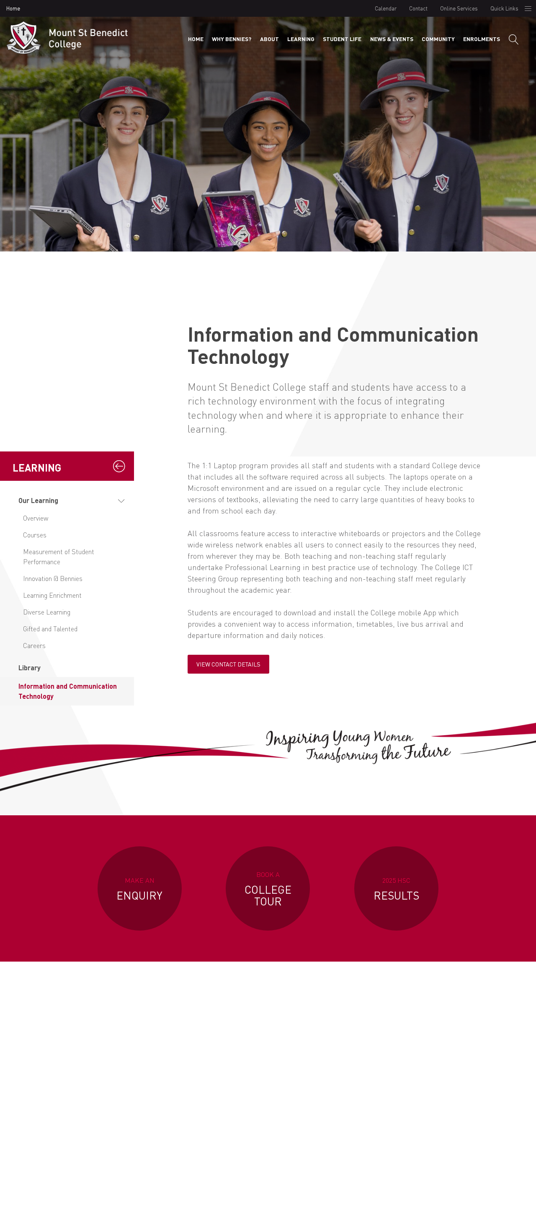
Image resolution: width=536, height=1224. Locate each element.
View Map (208, 1131)
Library (29, 667)
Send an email (447, 1122)
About (269, 38)
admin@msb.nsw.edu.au (447, 1071)
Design (447, 1209)
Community (438, 38)
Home (13, 8)
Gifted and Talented (50, 628)
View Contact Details (228, 664)
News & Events (391, 38)
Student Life (342, 38)
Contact (418, 8)
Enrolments (481, 38)
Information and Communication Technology (67, 691)
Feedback (481, 1209)
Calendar (386, 8)
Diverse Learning (46, 611)
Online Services (459, 8)
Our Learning (38, 500)
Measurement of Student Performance (58, 556)
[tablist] (67, 598)
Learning (300, 38)
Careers (34, 645)
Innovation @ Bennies (52, 578)
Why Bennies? (231, 38)
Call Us (327, 1122)
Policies (415, 1209)
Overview (35, 517)
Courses (34, 534)
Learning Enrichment (52, 595)
